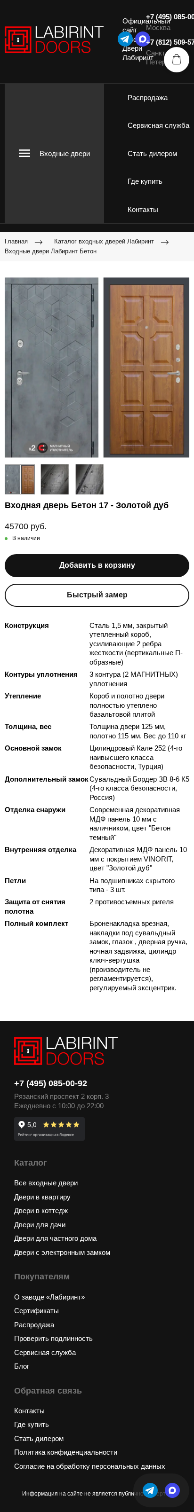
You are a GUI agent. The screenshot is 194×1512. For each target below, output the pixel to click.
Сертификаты (36, 1311)
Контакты (143, 209)
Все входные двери (46, 1183)
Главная (16, 241)
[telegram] (125, 39)
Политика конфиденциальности (65, 1452)
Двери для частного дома (55, 1238)
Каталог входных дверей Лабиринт (104, 241)
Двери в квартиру (42, 1197)
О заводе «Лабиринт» (49, 1297)
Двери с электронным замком (62, 1252)
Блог (21, 1366)
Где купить (145, 181)
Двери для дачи (39, 1225)
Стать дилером (152, 153)
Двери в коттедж (41, 1210)
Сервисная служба (158, 125)
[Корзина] (176, 59)
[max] (172, 1490)
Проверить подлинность (53, 1338)
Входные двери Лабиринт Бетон (51, 251)
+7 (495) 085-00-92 (50, 1083)
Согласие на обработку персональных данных (89, 1466)
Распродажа (148, 98)
